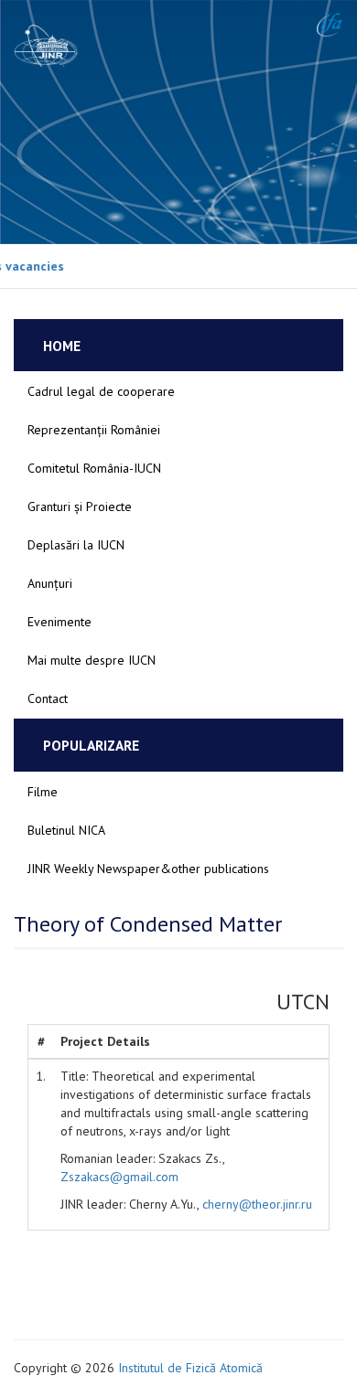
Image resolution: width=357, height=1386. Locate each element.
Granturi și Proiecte (79, 506)
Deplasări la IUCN (75, 545)
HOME (62, 345)
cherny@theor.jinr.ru (257, 1204)
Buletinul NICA (66, 830)
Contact (47, 698)
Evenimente (59, 621)
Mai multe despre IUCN (91, 660)
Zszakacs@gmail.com (119, 1176)
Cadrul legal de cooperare (101, 391)
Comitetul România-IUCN (94, 468)
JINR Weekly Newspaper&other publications (148, 868)
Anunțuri (49, 583)
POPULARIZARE (91, 745)
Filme (42, 792)
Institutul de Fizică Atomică (190, 1367)
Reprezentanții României (93, 429)
